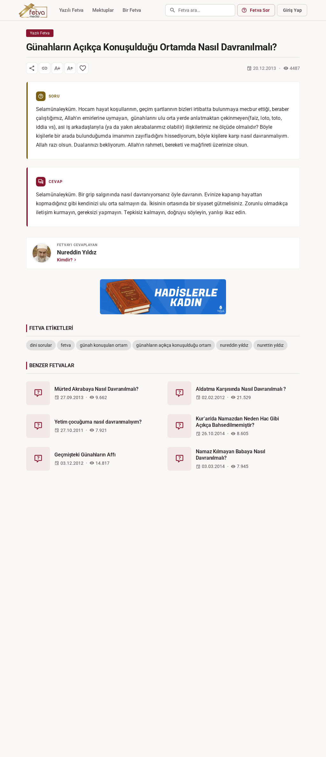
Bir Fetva (132, 10)
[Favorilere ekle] (83, 68)
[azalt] (57, 68)
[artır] (70, 68)
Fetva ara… (189, 10)
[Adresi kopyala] (44, 68)
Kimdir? (65, 259)
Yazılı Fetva (71, 10)
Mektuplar (103, 10)
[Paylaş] (32, 68)
